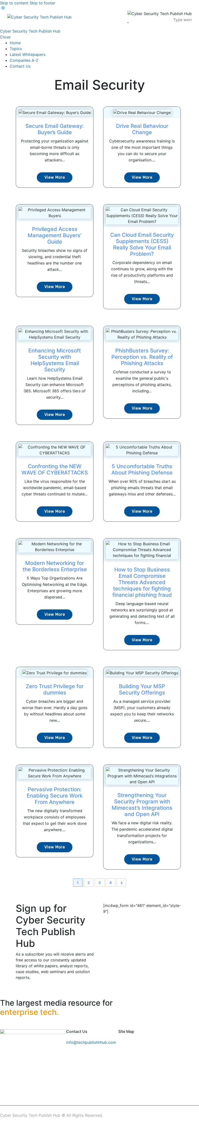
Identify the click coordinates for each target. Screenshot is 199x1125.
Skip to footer (42, 2)
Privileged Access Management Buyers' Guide (55, 235)
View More (54, 177)
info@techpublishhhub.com (91, 1042)
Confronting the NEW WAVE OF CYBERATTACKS (54, 469)
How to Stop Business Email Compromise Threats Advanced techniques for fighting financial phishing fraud (142, 582)
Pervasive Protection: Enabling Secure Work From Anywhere (55, 795)
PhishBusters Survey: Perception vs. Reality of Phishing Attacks (142, 356)
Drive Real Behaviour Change (142, 129)
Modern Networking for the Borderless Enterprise (55, 566)
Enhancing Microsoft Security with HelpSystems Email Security (54, 360)
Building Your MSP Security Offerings (142, 689)
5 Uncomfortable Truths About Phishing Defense (142, 469)
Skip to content (14, 2)
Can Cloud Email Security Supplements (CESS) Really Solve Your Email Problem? (142, 244)
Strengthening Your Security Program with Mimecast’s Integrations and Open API (142, 804)
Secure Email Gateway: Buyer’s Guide (54, 129)
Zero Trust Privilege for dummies (54, 689)
